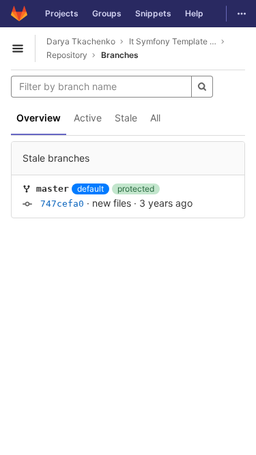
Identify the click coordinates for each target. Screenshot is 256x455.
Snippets (153, 13)
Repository (66, 55)
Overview (38, 117)
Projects (62, 13)
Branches (120, 55)
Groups (107, 13)
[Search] (202, 87)
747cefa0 (62, 204)
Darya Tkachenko (80, 41)
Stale (126, 117)
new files (111, 203)
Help (194, 13)
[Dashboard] (19, 13)
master (52, 189)
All (155, 117)
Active (88, 117)
